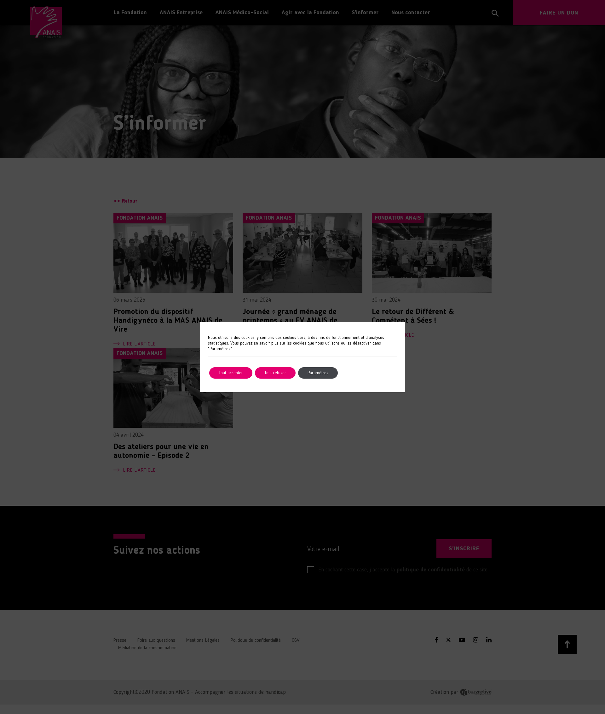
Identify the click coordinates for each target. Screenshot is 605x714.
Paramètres (318, 373)
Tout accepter (231, 373)
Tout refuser (275, 373)
